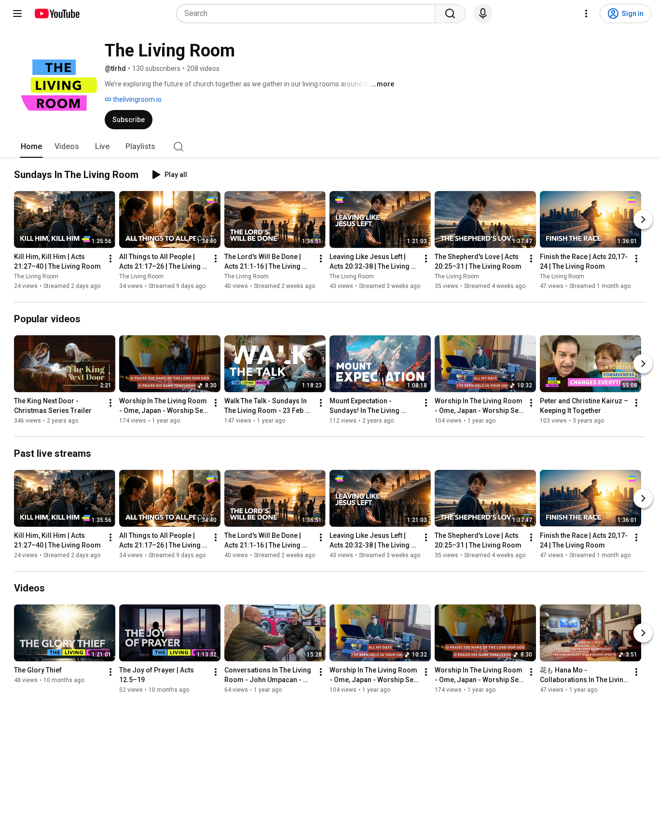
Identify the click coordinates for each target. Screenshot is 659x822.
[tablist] (329, 146)
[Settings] (586, 13)
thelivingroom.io (136, 99)
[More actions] (110, 258)
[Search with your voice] (483, 13)
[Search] (450, 13)
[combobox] (308, 13)
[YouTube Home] (56, 13)
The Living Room (36, 276)
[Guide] (17, 13)
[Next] (643, 219)
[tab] (31, 146)
